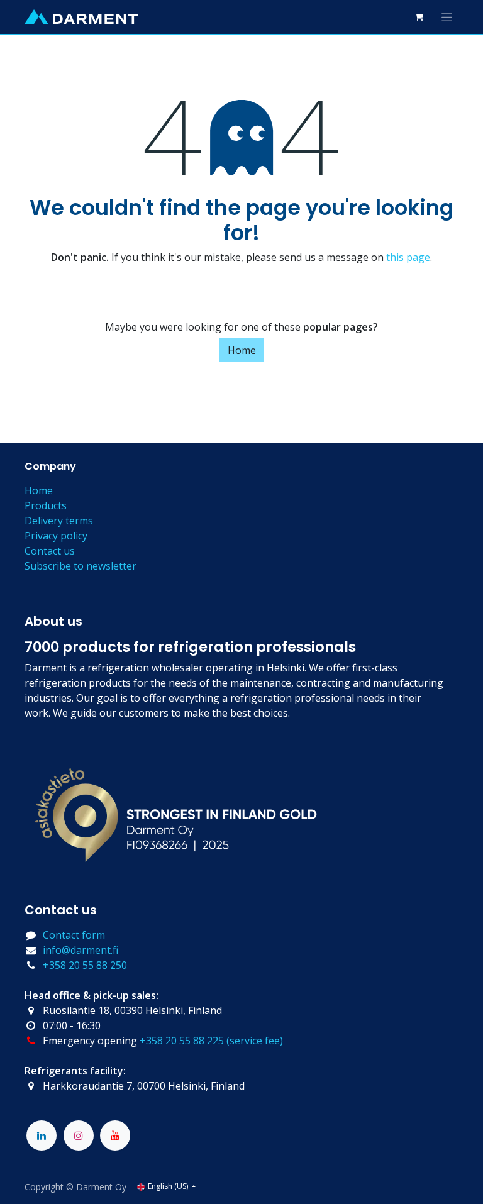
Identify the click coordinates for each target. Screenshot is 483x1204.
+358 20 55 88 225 (182, 1040)
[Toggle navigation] (446, 17)
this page (408, 257)
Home (242, 350)
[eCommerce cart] (419, 17)
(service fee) (254, 1040)
